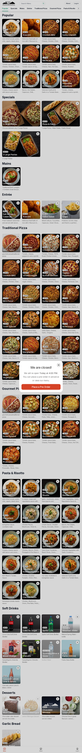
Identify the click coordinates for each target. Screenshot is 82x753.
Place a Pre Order (41, 387)
